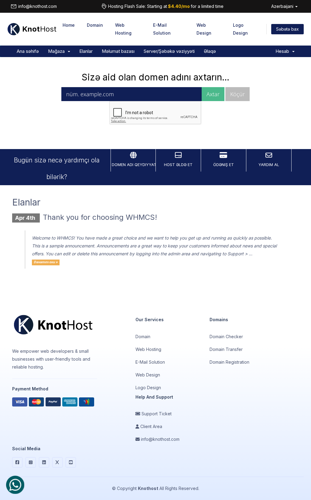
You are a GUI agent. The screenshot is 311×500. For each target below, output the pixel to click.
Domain (95, 25)
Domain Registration (229, 362)
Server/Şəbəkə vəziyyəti (169, 51)
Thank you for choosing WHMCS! (100, 217)
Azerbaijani (283, 6)
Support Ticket (156, 413)
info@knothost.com (37, 6)
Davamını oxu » (46, 262)
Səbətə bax (287, 29)
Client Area (150, 426)
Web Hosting (123, 29)
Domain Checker (226, 336)
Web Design (204, 29)
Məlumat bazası (118, 51)
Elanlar (86, 51)
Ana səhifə (28, 51)
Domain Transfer (226, 349)
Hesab (283, 51)
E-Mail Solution (162, 29)
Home (69, 25)
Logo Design (240, 29)
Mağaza (57, 51)
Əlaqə (210, 51)
